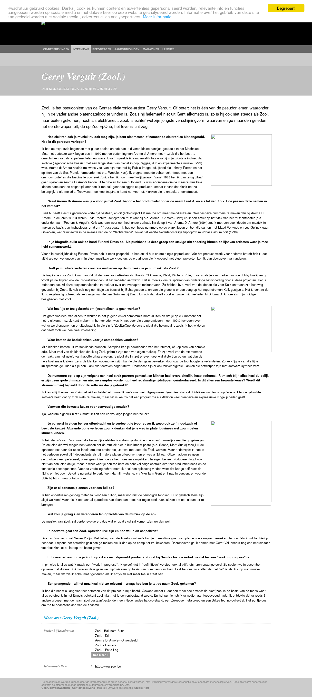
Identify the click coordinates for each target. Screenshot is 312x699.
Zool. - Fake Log (106, 649)
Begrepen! (286, 8)
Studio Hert (141, 687)
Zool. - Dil (102, 635)
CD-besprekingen (56, 49)
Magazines (151, 49)
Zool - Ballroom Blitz (109, 630)
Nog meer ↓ (100, 655)
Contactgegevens (83, 687)
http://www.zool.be (108, 666)
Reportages (101, 49)
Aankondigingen (126, 49)
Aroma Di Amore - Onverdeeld (116, 640)
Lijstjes (168, 49)
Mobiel (101, 687)
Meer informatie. (158, 16)
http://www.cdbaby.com (69, 478)
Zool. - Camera (105, 645)
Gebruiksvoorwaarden (55, 687)
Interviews (81, 49)
